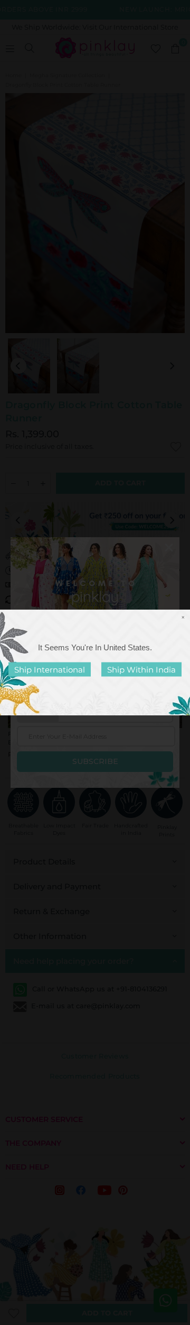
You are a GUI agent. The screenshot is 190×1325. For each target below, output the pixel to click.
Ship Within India (141, 670)
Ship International (49, 670)
